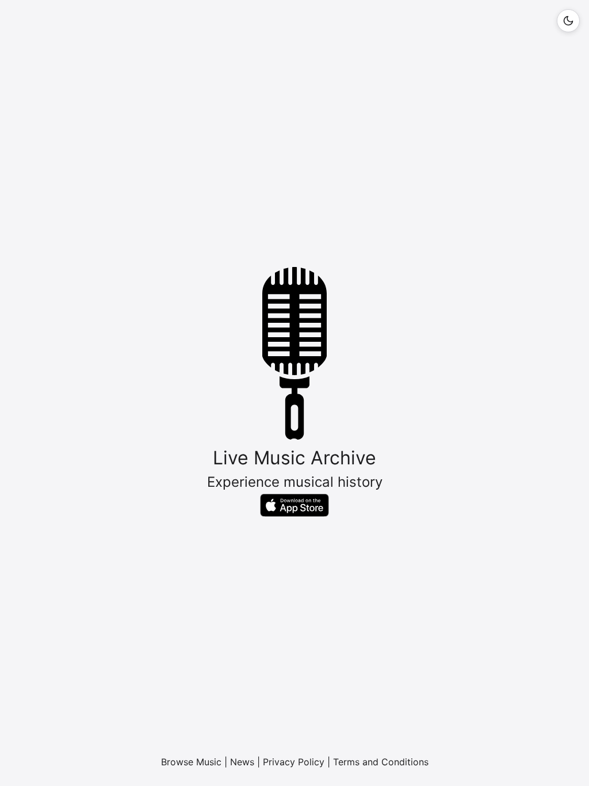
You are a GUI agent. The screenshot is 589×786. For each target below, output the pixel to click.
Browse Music (191, 762)
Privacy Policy (293, 762)
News (242, 762)
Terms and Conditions (381, 762)
